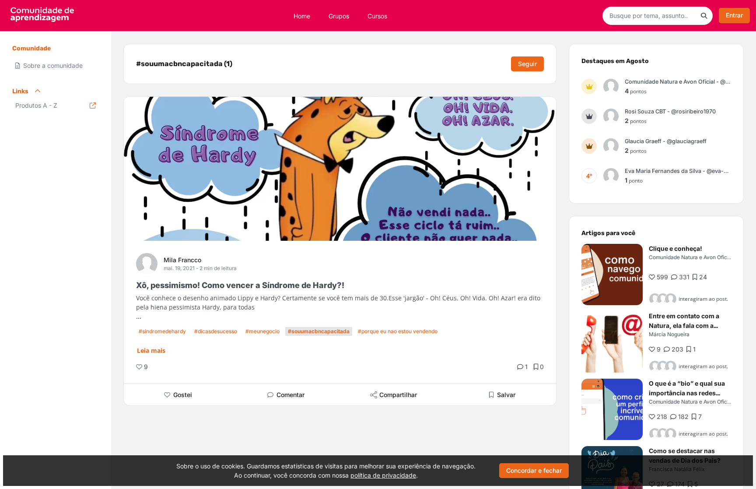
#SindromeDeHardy (162, 331)
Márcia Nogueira (669, 334)
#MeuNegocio (262, 331)
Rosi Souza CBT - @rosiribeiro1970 (670, 111)
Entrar (734, 15)
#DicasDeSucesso (215, 331)
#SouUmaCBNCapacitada (319, 331)
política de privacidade (383, 475)
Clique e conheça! (675, 248)
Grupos (339, 15)
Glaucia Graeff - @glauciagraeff (666, 141)
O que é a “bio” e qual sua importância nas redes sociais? (687, 393)
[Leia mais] (612, 274)
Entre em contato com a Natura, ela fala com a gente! (684, 325)
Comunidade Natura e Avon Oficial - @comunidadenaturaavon (678, 81)
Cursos (377, 15)
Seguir (527, 63)
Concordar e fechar (534, 470)
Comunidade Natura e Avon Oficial (691, 257)
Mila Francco (182, 260)
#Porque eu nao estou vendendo (398, 331)
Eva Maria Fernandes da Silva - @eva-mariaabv (678, 171)
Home (302, 15)
